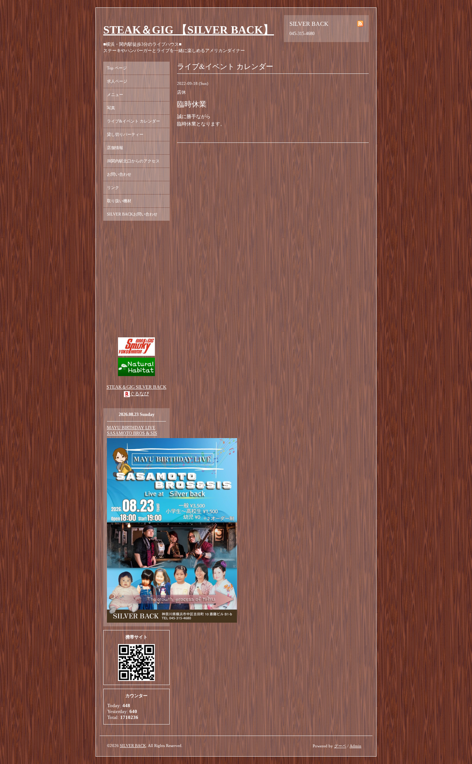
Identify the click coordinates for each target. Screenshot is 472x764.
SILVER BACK (133, 745)
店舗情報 (115, 147)
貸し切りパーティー (125, 134)
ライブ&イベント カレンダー (133, 121)
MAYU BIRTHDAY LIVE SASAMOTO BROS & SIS (132, 430)
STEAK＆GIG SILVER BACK (136, 387)
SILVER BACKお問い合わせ (132, 214)
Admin (355, 746)
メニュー (115, 94)
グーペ (340, 746)
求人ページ (117, 81)
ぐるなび (139, 393)
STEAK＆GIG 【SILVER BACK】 (188, 30)
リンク (113, 187)
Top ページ (117, 68)
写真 (111, 108)
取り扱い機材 (119, 201)
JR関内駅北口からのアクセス (133, 161)
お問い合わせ (119, 174)
